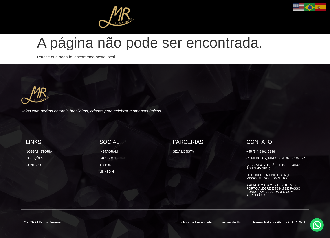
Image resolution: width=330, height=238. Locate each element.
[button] (317, 225)
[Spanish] (321, 7)
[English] (298, 7)
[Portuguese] (309, 7)
